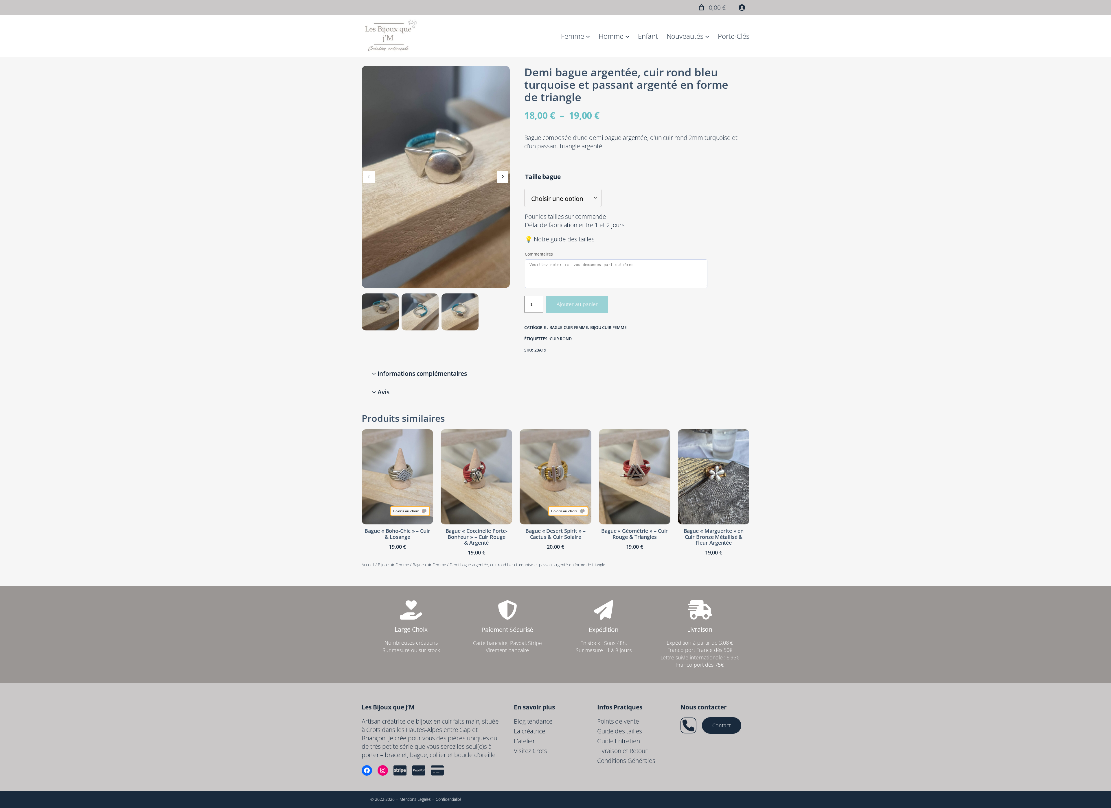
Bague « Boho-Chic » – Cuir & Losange (397, 534)
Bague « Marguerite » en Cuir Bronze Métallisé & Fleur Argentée (714, 537)
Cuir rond (561, 338)
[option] (420, 311)
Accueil (368, 564)
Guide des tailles (619, 731)
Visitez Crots (530, 751)
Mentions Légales (415, 799)
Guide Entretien (618, 741)
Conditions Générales (626, 761)
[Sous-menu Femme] (588, 36)
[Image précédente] (369, 177)
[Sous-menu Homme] (627, 36)
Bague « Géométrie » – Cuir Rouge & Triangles (634, 534)
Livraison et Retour (622, 751)
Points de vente (618, 721)
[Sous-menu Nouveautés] (707, 36)
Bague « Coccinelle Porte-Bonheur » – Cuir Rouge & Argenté (477, 537)
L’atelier (524, 741)
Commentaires (539, 254)
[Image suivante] (502, 177)
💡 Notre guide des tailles (560, 239)
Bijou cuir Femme (608, 327)
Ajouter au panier (577, 304)
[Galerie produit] (436, 177)
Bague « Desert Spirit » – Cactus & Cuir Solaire (555, 534)
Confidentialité (448, 799)
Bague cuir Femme (568, 327)
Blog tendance (533, 721)
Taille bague (543, 177)
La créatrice (529, 731)
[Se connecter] (741, 7)
